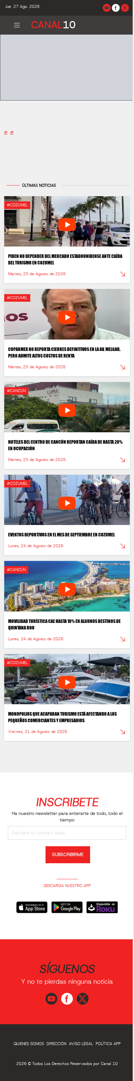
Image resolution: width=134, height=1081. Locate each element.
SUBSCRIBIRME (68, 854)
